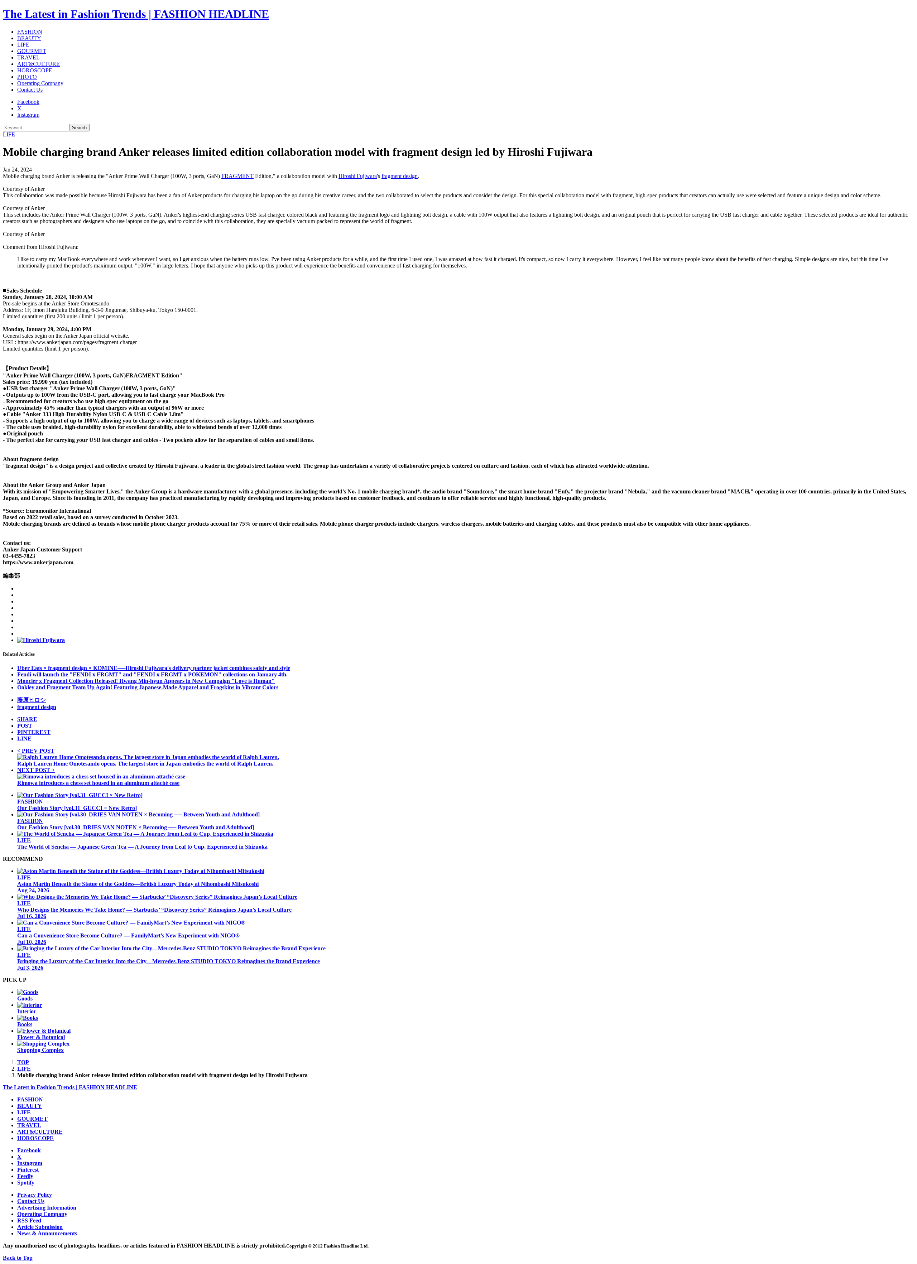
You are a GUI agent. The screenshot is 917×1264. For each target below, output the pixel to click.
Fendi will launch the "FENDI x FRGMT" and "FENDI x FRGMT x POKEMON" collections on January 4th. (152, 674)
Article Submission (40, 1227)
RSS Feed (29, 1220)
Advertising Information (46, 1208)
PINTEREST (34, 732)
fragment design (399, 176)
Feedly (25, 1176)
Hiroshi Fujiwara (358, 176)
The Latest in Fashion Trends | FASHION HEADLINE (136, 14)
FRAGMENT (237, 176)
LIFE (23, 45)
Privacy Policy (34, 1195)
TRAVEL (28, 57)
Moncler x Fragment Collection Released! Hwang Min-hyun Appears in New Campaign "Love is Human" (146, 681)
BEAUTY (29, 38)
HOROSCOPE (34, 70)
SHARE (27, 719)
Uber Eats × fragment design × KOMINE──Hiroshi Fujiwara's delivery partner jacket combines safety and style (153, 668)
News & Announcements (47, 1233)
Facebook (28, 102)
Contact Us (30, 90)
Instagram (28, 115)
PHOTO (27, 77)
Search (79, 127)
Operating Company (40, 83)
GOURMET (31, 51)
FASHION (29, 32)
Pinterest (28, 1170)
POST (24, 726)
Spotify (25, 1182)
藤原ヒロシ (31, 700)
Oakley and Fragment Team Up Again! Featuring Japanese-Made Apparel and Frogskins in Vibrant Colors (147, 687)
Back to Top (18, 1258)
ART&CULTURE (38, 64)
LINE (24, 738)
